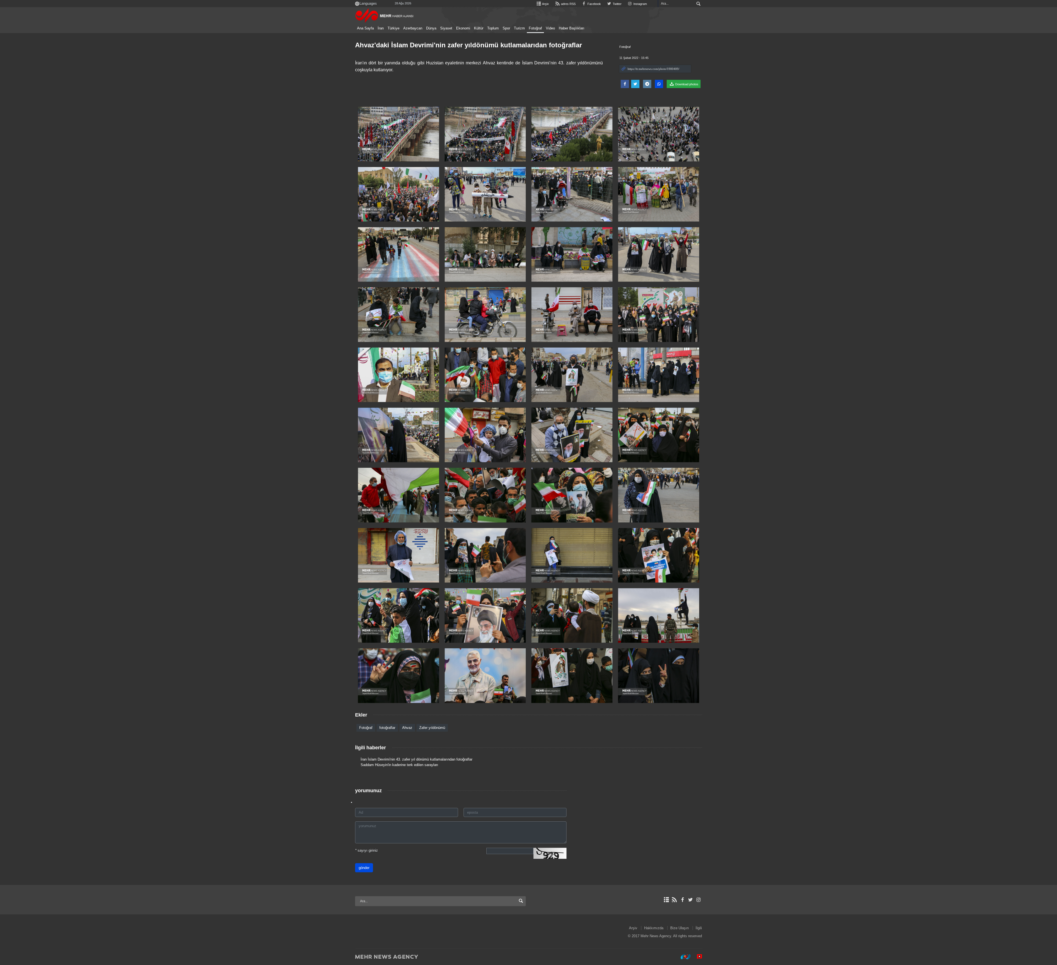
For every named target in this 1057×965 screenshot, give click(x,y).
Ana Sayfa (365, 28)
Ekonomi (463, 28)
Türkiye (393, 28)
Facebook (594, 4)
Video (550, 28)
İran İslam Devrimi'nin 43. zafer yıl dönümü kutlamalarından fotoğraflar (416, 759)
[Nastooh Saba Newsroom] (683, 956)
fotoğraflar (387, 728)
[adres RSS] (674, 900)
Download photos (686, 84)
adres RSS (567, 4)
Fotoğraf (535, 28)
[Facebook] (682, 900)
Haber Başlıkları (571, 28)
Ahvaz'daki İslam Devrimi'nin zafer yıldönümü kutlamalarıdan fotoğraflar (468, 45)
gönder (364, 868)
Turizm (519, 28)
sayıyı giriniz (366, 850)
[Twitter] (690, 900)
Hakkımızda (653, 928)
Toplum (493, 28)
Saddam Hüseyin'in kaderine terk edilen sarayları (399, 765)
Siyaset (446, 28)
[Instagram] (698, 900)
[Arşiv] (666, 900)
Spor (506, 28)
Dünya (431, 28)
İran (381, 28)
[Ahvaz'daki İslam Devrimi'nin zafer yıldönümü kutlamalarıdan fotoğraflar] (398, 134)
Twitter (617, 4)
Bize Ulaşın (679, 928)
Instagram (640, 4)
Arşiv (545, 4)
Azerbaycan (412, 28)
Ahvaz (407, 728)
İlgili (699, 928)
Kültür (478, 28)
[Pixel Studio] (696, 956)
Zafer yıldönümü (432, 728)
